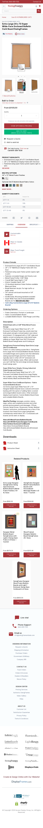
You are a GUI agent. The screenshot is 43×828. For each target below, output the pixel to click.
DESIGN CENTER (21, 686)
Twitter (14, 819)
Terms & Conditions (21, 718)
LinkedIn (29, 819)
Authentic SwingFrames (21, 692)
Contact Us (37, 2)
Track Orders (21, 670)
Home (4, 17)
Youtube (36, 819)
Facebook (7, 819)
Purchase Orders (21, 653)
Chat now (23, 148)
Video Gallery (21, 696)
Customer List (21, 709)
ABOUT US (21, 706)
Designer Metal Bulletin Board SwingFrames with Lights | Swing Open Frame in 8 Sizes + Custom (10, 537)
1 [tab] (18, 76)
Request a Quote (21, 647)
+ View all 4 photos (8, 96)
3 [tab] (25, 76)
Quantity (6, 112)
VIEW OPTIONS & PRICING (11, 505)
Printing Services (21, 689)
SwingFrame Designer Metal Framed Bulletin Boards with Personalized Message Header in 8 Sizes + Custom (32, 488)
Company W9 (21, 659)
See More (5, 168)
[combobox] (21, 11)
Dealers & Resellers (21, 676)
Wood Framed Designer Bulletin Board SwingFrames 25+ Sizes (31, 535)
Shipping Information (21, 650)
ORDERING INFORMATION (21, 644)
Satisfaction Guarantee (21, 712)
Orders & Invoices (21, 673)
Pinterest (22, 819)
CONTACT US (21, 667)
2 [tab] (21, 76)
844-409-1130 (14, 2)
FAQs (21, 699)
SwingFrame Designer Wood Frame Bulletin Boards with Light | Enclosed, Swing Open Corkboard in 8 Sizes (21, 585)
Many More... (7, 189)
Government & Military (21, 656)
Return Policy (21, 679)
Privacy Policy (21, 715)
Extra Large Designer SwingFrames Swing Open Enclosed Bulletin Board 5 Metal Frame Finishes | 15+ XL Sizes (11, 488)
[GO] (39, 11)
